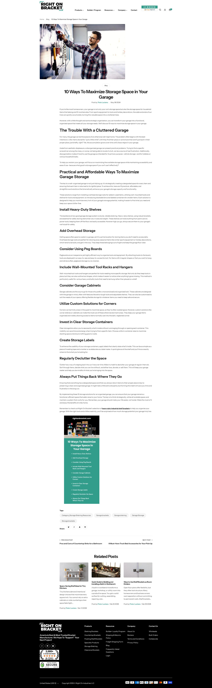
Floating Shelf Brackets (93, 639)
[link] (68, 527)
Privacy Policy (132, 643)
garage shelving (120, 515)
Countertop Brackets (92, 635)
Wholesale (153, 631)
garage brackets (102, 515)
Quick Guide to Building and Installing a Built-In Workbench (103, 583)
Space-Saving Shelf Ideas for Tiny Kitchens (73, 587)
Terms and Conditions (135, 639)
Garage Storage (138, 515)
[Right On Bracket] (51, 6)
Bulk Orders (153, 635)
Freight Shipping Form (114, 642)
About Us (131, 631)
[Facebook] (42, 646)
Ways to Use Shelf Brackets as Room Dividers (138, 583)
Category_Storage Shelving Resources (76, 515)
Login (108, 656)
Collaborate (153, 639)
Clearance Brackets (91, 650)
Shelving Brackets (91, 631)
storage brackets (68, 521)
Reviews (130, 635)
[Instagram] (47, 646)
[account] (165, 9)
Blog (47, 19)
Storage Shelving (90, 646)
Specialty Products (91, 643)
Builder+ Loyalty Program (115, 631)
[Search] (160, 9)
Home (42, 19)
